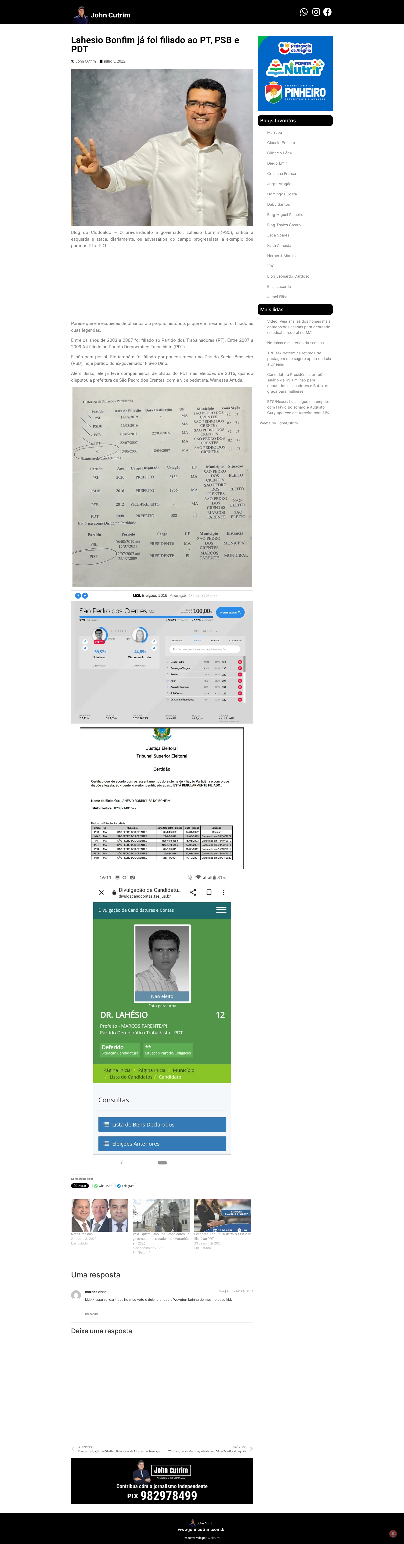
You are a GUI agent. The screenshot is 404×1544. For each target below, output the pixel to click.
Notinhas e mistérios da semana (295, 342)
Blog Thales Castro (284, 224)
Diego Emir (277, 163)
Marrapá (274, 132)
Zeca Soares (278, 235)
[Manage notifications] (393, 1533)
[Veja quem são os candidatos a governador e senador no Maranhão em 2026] (161, 1215)
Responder (91, 1313)
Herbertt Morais (281, 255)
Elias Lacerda (279, 286)
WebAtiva (214, 1538)
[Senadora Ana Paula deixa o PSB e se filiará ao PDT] (222, 1215)
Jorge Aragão (279, 183)
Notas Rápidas (82, 1234)
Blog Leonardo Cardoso (288, 276)
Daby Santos (278, 204)
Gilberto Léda (279, 153)
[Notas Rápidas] (99, 1215)
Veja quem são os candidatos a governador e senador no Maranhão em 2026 (161, 1238)
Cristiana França (281, 173)
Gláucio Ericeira (281, 142)
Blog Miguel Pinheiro (285, 214)
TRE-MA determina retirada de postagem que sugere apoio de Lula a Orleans (299, 359)
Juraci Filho (277, 296)
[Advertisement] (162, 285)
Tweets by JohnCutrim (278, 423)
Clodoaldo (101, 232)
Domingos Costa (282, 194)
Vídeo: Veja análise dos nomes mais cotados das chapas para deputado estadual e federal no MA (298, 327)
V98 (270, 266)
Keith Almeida (279, 245)
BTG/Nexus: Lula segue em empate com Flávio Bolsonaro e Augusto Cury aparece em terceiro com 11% (298, 407)
